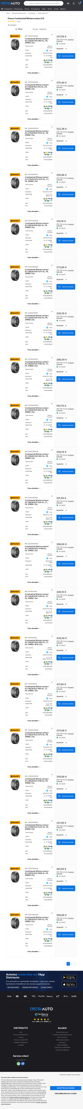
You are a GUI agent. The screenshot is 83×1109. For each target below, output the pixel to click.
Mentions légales (62, 1045)
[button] (68, 3)
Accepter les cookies (65, 1088)
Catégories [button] (8, 9)
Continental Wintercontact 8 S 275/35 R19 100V (37, 131)
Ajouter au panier (67, 56)
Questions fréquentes (21, 1042)
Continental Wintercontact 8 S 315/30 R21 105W (37, 872)
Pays (20, 1032)
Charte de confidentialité (62, 1047)
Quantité (59, 48)
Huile (44, 9)
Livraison (20, 1037)
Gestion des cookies (62, 1040)
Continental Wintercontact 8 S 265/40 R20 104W (37, 547)
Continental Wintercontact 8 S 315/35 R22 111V (37, 85)
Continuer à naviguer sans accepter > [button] (70, 1074)
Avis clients (62, 1042)
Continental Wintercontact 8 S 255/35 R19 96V (37, 224)
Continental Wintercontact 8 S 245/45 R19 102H (37, 595)
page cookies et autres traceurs (20, 1097)
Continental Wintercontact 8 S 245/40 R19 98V (37, 39)
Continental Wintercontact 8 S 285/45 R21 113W (37, 779)
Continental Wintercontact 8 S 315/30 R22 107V (37, 733)
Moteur (63, 9)
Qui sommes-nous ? (62, 1032)
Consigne (21, 1045)
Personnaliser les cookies (66, 1093)
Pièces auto (18, 9)
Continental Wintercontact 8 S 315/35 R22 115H (37, 687)
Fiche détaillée (33, 73)
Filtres (50, 9)
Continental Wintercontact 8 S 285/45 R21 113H (37, 501)
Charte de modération (62, 1050)
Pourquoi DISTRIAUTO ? (20, 1035)
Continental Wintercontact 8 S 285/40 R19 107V (37, 270)
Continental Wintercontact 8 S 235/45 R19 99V (37, 408)
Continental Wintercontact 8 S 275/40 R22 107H (37, 178)
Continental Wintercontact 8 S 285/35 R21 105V (37, 918)
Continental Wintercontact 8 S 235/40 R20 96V (37, 455)
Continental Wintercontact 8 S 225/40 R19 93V (37, 316)
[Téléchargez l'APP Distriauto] (69, 977)
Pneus (27, 9)
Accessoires (35, 9)
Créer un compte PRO (21, 1040)
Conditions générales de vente (62, 1035)
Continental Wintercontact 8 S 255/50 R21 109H (37, 362)
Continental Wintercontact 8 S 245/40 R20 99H (37, 641)
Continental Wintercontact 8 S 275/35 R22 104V (37, 825)
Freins (56, 9)
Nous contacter (62, 1037)
